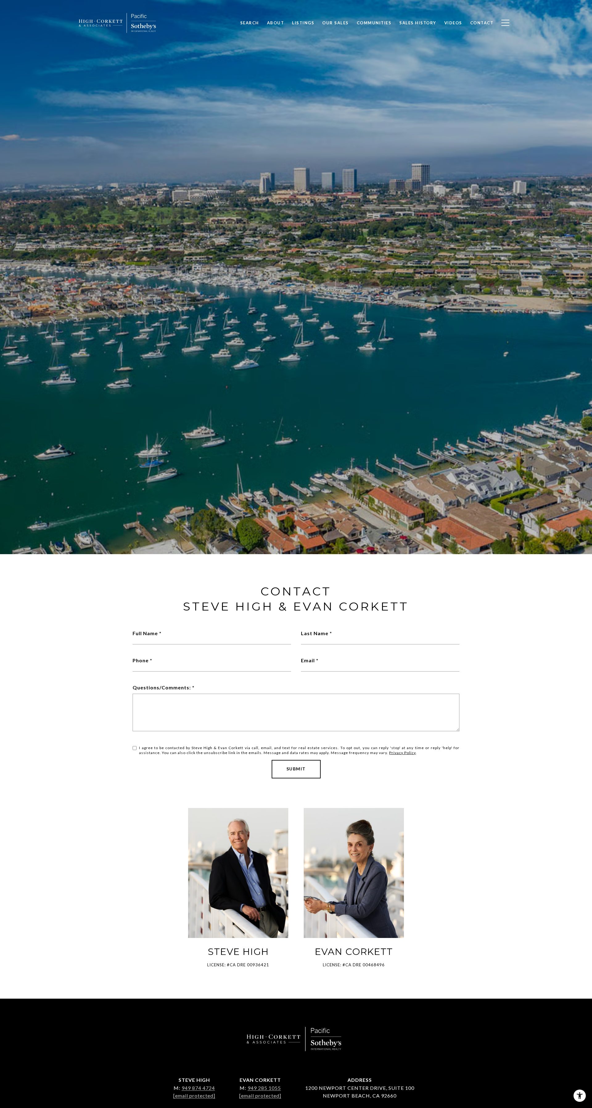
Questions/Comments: (162, 687)
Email (308, 660)
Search (249, 22)
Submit (296, 768)
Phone (141, 660)
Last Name (314, 633)
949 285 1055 (264, 1088)
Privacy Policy (402, 752)
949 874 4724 (198, 1088)
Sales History (417, 22)
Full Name (145, 633)
